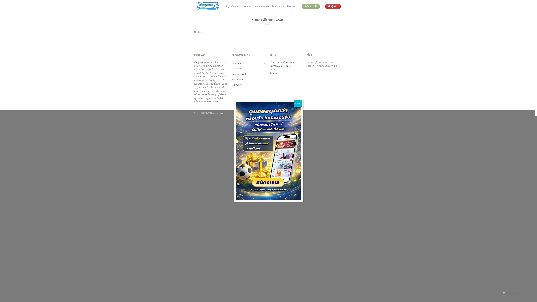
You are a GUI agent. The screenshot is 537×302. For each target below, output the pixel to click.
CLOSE (298, 103)
